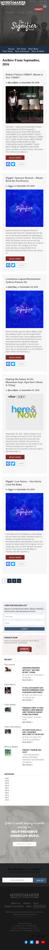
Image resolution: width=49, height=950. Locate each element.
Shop (21, 12)
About (32, 1)
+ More (21, 164)
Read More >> (27, 680)
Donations (38, 9)
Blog (30, 12)
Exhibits (10, 12)
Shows (43, 4)
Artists (43, 1)
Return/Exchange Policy (27, 914)
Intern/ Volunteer (13, 906)
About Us (15, 903)
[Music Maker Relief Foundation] (13, 2)
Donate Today (24, 844)
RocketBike (28, 917)
